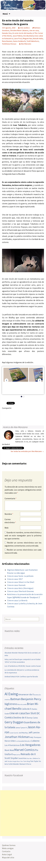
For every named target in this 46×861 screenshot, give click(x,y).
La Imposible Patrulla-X (23, 741)
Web (6, 527)
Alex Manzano (26, 44)
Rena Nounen (7, 41)
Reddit (39, 412)
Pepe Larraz (16, 754)
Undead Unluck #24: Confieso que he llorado (21, 676)
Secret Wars (22, 758)
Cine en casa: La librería (17, 600)
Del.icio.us (15, 417)
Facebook (5, 412)
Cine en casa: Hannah (16, 585)
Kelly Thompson (35, 737)
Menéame (29, 412)
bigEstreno (11, 704)
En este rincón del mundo (22, 33)
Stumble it (5, 417)
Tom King (26, 761)
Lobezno (35, 740)
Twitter (10, 412)
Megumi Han (27, 38)
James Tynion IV (21, 728)
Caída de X (26, 708)
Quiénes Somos (8, 845)
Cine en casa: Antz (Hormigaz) (20, 588)
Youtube (16, 636)
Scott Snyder (11, 758)
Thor (21, 761)
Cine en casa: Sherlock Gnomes (20, 591)
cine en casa (34, 30)
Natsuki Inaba (38, 38)
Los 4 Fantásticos (12, 745)
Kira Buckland (28, 36)
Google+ (15, 412)
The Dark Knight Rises (14, 761)
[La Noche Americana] (23, 5)
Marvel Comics (24, 750)
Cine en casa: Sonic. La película (20, 576)
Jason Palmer (17, 36)
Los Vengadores (30, 745)
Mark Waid (9, 750)
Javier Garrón (14, 733)
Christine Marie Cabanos (19, 30)
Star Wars (29, 758)
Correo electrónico (10, 521)
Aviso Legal (7, 854)
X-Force (28, 764)
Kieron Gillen (10, 741)
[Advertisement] (23, 813)
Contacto (6, 851)
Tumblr (24, 412)
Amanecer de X (26, 694)
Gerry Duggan (14, 722)
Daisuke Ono (7, 33)
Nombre (9, 514)
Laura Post (18, 38)
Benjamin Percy (31, 699)
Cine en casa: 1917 (15, 579)
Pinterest (20, 412)
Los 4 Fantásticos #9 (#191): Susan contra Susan (23, 666)
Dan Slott (30, 713)
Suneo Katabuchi (19, 41)
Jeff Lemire (33, 732)
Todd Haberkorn (33, 41)
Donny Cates (32, 717)
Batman (15, 699)
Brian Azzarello (22, 704)
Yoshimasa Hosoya (9, 44)
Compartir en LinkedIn (34, 412)
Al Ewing (11, 694)
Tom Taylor (34, 761)
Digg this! (10, 417)
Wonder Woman (19, 764)
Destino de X (19, 717)
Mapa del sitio (8, 857)
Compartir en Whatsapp (20, 417)
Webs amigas (8, 848)
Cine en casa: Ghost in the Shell (20, 582)
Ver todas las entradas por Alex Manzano (27, 451)
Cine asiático (25, 28)
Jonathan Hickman (17, 737)
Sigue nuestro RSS (31, 636)
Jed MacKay (23, 733)
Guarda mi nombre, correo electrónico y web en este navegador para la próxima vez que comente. (23, 535)
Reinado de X (28, 754)
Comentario (10, 498)
